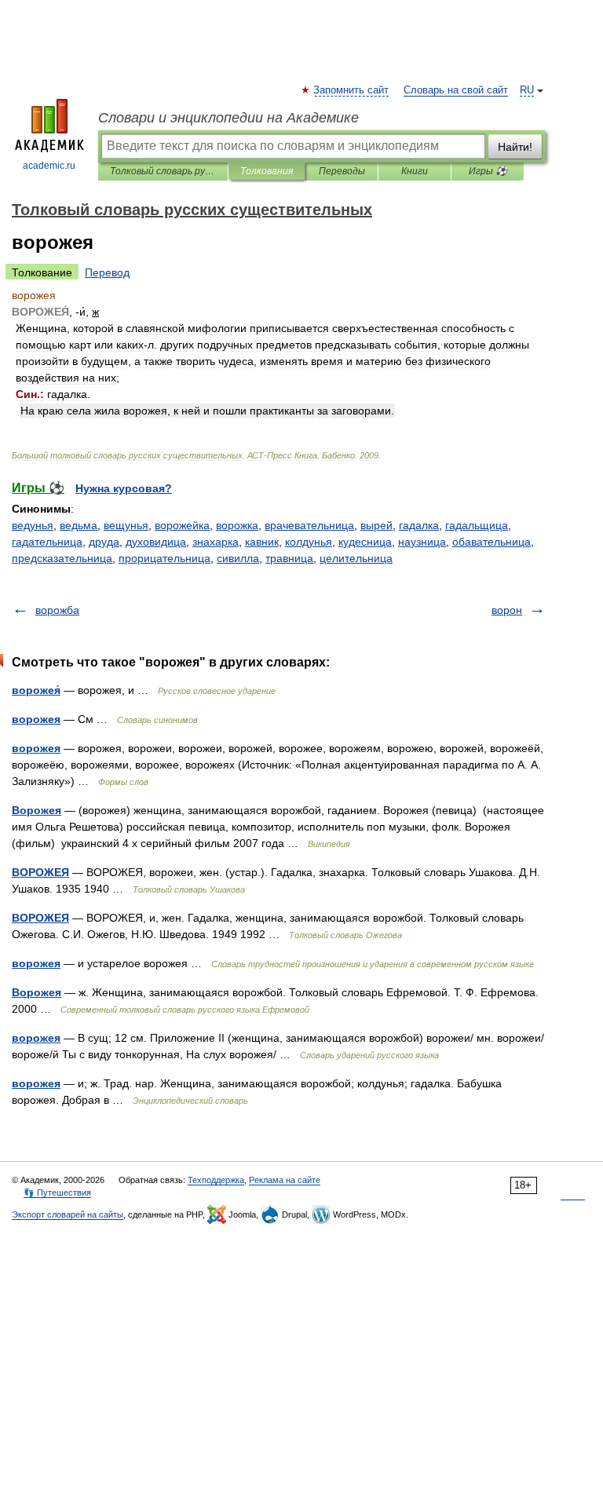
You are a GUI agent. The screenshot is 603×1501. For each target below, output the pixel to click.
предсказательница (62, 558)
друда (104, 541)
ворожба (57, 610)
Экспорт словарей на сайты (67, 1214)
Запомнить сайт (352, 90)
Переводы (342, 171)
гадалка (419, 525)
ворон (507, 610)
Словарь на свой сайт (456, 90)
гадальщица (476, 525)
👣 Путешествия (57, 1192)
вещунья (126, 525)
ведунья (32, 525)
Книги (414, 171)
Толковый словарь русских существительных (163, 171)
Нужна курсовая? (123, 488)
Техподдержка (216, 1180)
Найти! (515, 147)
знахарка (215, 541)
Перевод (107, 272)
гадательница (47, 541)
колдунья (308, 541)
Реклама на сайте (284, 1180)
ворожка (237, 525)
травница (289, 558)
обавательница (491, 541)
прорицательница (164, 558)
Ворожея (36, 810)
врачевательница (309, 525)
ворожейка (182, 525)
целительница (356, 558)
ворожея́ (36, 690)
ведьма (78, 525)
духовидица (156, 541)
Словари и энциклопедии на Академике (228, 118)
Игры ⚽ (488, 171)
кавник (262, 541)
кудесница (365, 541)
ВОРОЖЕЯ (40, 872)
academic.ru (49, 165)
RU (527, 90)
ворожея (36, 719)
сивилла (238, 558)
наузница (422, 541)
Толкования (266, 171)
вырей (376, 525)
